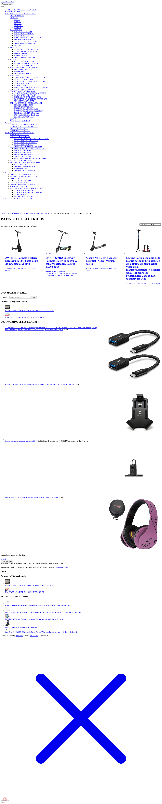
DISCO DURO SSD (21, 36)
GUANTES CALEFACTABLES (26, 109)
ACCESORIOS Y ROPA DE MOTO (18, 198)
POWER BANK (20, 85)
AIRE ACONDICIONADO (24, 190)
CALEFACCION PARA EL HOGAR (23, 174)
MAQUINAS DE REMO (23, 153)
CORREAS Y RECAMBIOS (24, 170)
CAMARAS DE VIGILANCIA (25, 51)
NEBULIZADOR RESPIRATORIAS (23, 125)
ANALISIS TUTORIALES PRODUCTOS (20, 10)
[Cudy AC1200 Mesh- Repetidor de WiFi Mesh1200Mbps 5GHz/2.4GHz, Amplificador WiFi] (7, 603)
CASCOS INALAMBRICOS (24, 65)
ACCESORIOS (15, 75)
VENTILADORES (21, 194)
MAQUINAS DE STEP (22, 151)
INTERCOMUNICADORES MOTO (27, 97)
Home (3, 214)
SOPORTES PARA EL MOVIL (21, 160)
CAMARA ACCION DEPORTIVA (27, 49)
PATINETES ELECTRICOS (20, 121)
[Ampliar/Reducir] (2, 800)
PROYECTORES (20, 53)
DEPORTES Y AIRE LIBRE (20, 137)
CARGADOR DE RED (22, 83)
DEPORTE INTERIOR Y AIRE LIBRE (19, 133)
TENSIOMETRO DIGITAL (20, 131)
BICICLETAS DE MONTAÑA (25, 143)
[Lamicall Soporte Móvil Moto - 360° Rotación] (7, 625)
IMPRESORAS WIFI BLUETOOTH (27, 38)
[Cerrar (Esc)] (8, 800)
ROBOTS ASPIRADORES (20, 186)
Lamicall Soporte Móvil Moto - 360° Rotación (21, 627)
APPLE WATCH (20, 164)
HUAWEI (17, 22)
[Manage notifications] (5, 799)
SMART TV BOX (20, 55)
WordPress (19, 636)
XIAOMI (17, 28)
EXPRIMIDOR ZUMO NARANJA (22, 184)
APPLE (17, 20)
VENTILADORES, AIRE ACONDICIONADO (27, 188)
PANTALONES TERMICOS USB (26, 115)
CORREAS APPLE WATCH (24, 166)
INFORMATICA (16, 30)
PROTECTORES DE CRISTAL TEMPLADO (31, 87)
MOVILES (14, 18)
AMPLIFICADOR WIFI (23, 32)
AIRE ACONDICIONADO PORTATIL (28, 192)
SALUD (8, 123)
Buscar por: (5, 297)
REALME (17, 24)
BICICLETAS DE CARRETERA (26, 141)
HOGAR (8, 172)
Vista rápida (70, 275)
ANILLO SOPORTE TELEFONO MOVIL (29, 77)
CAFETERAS (15, 178)
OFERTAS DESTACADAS (15, 12)
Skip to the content (7, 2)
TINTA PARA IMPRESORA (24, 43)
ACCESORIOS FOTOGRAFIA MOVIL (24, 67)
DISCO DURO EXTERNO (24, 34)
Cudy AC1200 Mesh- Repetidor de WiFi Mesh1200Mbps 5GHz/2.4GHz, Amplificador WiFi (37, 605)
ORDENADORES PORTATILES (26, 42)
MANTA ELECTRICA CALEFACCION (24, 176)
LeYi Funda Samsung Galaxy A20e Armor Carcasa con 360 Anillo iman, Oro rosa (34, 619)
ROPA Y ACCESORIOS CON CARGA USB (26, 103)
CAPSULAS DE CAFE (22, 180)
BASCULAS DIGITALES (19, 135)
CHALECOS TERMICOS (23, 105)
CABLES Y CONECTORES (24, 79)
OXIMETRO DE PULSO (19, 129)
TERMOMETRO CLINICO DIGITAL (24, 127)
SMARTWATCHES (21, 168)
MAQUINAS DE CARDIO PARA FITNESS (26, 147)
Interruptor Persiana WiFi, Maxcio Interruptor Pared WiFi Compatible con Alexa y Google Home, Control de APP (45, 612)
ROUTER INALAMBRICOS (24, 40)
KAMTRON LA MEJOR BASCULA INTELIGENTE (24, 318)
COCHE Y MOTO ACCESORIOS (22, 91)
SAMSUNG (18, 26)
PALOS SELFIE (20, 71)
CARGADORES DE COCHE (25, 95)
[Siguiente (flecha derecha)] (4, 802)
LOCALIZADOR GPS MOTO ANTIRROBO (30, 99)
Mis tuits (4, 559)
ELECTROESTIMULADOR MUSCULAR (30, 149)
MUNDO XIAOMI (17, 16)
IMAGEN (13, 47)
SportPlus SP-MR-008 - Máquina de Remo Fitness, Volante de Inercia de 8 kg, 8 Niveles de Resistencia (41, 632)
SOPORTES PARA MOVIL (24, 101)
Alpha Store (34, 636)
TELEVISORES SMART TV (24, 57)
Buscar (33, 297)
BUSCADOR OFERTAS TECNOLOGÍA (20, 14)
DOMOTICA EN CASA (18, 182)
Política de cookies (61, 567)
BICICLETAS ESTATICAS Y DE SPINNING (30, 158)
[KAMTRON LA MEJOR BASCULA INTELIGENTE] (7, 316)
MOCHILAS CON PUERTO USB (26, 113)
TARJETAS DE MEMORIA (24, 89)
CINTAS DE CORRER (22, 156)
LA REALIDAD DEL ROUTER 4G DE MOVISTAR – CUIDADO (29, 311)
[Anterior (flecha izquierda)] (2, 802)
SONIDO (13, 59)
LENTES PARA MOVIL (23, 69)
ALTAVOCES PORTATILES (24, 61)
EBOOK (13, 119)
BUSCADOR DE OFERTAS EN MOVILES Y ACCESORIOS (29, 214)
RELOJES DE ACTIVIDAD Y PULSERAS (25, 162)
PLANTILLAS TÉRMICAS (24, 117)
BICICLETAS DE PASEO (23, 145)
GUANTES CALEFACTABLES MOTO (29, 111)
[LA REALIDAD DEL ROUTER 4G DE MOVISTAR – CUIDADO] (7, 309)
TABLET (17, 45)
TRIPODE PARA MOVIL (23, 73)
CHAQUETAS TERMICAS (24, 107)
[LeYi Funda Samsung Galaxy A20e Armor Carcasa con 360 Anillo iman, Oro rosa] (7, 617)
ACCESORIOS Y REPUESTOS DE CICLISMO (31, 139)
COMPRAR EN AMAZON (21, 268)
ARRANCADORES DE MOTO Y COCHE (30, 93)
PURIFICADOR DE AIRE (24, 196)
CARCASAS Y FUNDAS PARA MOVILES (30, 81)
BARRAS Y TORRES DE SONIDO (27, 63)
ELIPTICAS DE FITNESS (23, 155)
